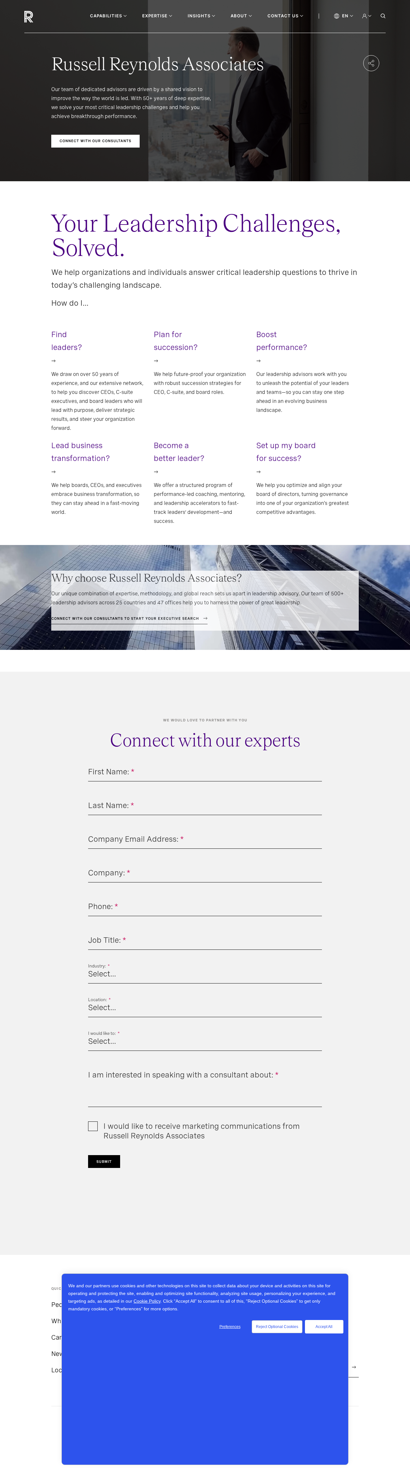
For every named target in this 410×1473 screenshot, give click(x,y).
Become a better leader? (179, 452)
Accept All (324, 1326)
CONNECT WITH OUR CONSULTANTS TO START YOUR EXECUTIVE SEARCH (125, 618)
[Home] (39, 16)
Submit (104, 1161)
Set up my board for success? (286, 452)
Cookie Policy (147, 1301)
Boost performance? (282, 341)
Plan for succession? (176, 341)
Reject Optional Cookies (277, 1326)
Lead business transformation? (80, 452)
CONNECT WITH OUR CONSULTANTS (95, 141)
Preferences (230, 1326)
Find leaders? (66, 341)
